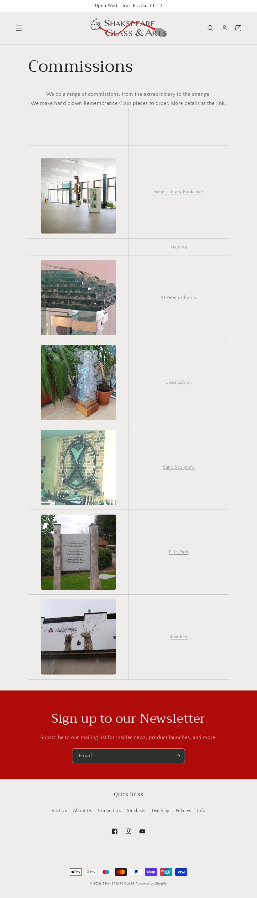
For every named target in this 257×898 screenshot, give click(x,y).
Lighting (178, 246)
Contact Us (109, 810)
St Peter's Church (178, 297)
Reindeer (179, 636)
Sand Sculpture (178, 467)
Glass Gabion (178, 382)
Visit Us (59, 810)
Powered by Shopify (151, 883)
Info (201, 810)
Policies (183, 810)
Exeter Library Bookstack (179, 191)
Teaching (160, 810)
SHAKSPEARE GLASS (118, 883)
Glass (125, 103)
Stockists (136, 810)
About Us (82, 810)
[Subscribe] (178, 755)
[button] (19, 28)
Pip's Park (178, 552)
